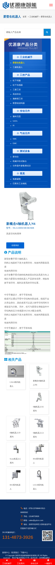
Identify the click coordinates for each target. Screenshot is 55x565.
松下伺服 (17, 80)
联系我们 (15, 552)
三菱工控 (17, 90)
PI (13, 125)
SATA (15, 121)
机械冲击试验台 (20, 161)
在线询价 (15, 245)
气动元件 (25, 133)
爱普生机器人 (46, 17)
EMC (15, 143)
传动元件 (25, 111)
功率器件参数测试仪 (22, 166)
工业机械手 (34, 17)
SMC (15, 139)
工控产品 (25, 75)
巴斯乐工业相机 (20, 183)
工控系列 (20, 563)
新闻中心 (6, 552)
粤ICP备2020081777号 (21, 558)
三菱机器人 (18, 67)
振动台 (16, 157)
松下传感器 (18, 85)
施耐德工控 (18, 99)
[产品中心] (23, 44)
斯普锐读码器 (19, 103)
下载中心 (24, 552)
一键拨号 (48, 563)
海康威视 (17, 179)
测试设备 (25, 151)
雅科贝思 (17, 116)
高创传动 (17, 94)
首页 (24, 17)
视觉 (22, 173)
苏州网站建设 (44, 558)
